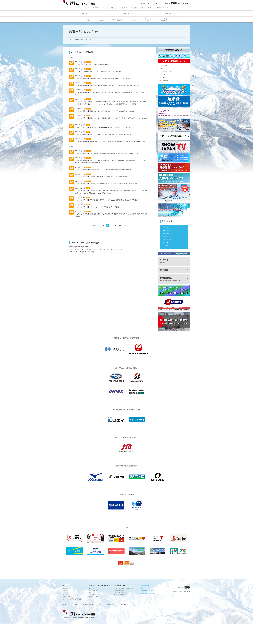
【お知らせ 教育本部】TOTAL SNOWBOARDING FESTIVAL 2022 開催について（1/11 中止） (104, 127)
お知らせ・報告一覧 (75, 252)
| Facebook (166, 254)
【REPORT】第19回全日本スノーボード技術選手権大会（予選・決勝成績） (99, 71)
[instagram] (175, 3)
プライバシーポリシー (146, 3)
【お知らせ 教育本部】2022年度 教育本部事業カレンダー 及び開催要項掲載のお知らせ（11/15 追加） (107, 200)
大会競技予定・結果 (137, 7)
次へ (124, 225)
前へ (94, 225)
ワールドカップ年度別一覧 (121, 592)
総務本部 (84, 14)
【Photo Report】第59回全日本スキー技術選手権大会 (92, 64)
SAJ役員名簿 (92, 594)
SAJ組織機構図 (93, 590)
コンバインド (102, 19)
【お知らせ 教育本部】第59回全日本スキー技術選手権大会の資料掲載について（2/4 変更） (103, 78)
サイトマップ (158, 3)
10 (120, 225)
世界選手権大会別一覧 (120, 590)
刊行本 (149, 7)
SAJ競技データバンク (161, 7)
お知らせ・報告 (79, 39)
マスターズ (166, 245)
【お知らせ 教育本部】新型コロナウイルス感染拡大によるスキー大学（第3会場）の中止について (105, 111)
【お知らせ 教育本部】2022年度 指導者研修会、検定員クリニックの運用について (101, 176)
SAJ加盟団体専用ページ (148, 593)
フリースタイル (147, 19)
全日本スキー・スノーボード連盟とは (104, 7)
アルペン (133, 19)
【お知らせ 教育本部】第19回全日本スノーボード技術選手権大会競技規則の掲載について (103, 170)
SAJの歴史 (91, 588)
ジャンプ (88, 19)
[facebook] (172, 3)
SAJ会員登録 (124, 7)
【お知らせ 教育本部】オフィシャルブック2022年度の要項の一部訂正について (99, 207)
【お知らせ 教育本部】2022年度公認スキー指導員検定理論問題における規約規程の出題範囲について (106, 153)
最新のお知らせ (67, 594)
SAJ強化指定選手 (68, 597)
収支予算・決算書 (93, 597)
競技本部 (126, 14)
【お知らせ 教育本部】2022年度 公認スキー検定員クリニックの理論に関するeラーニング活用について (107, 183)
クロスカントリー (118, 19)
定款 (90, 592)
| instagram (182, 254)
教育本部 (168, 14)
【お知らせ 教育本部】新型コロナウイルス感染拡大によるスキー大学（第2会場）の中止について (105, 134)
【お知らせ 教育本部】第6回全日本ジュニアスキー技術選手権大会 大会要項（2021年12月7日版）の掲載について (110, 141)
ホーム (87, 7)
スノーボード (163, 19)
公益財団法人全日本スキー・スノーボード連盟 (79, 613)
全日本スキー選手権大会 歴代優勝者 (73, 599)
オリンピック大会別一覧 (120, 594)
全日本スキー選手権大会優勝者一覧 (123, 588)
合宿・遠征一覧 (88, 252)
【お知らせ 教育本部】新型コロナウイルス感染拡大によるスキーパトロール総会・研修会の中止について (108, 85)
